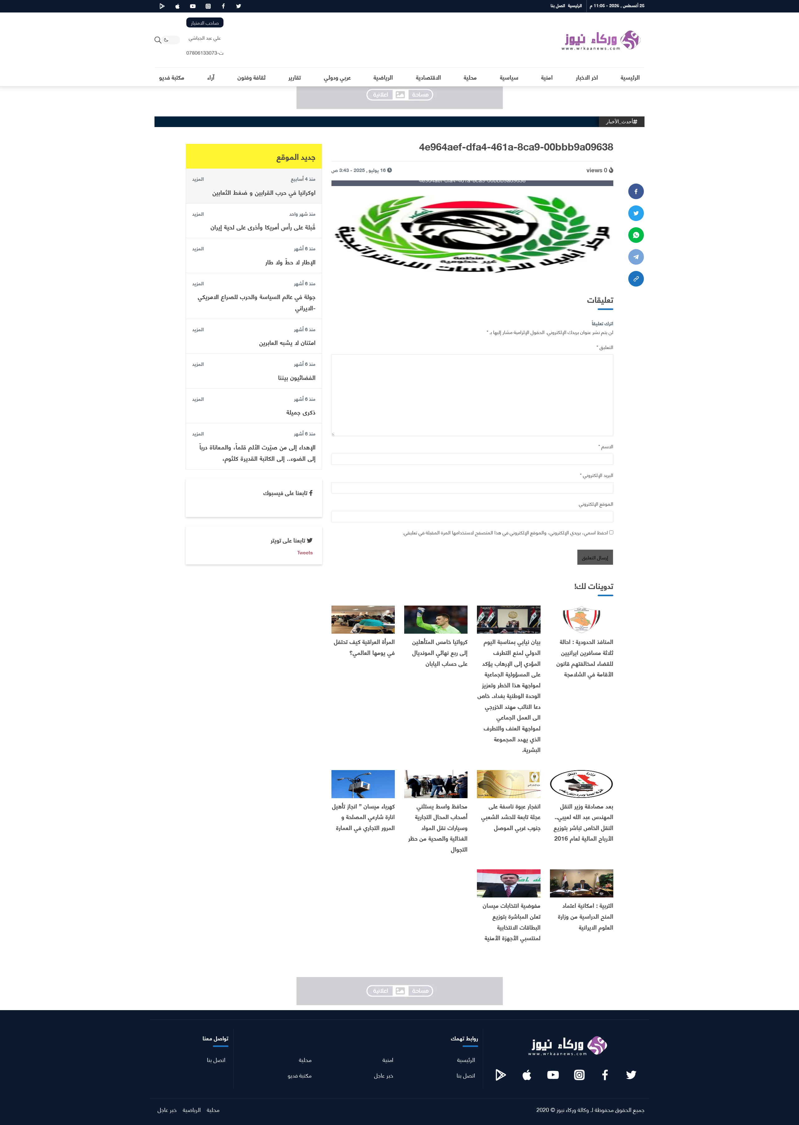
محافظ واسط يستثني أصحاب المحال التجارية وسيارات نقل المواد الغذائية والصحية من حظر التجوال (438, 827)
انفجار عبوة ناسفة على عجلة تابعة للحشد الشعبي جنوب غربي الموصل (511, 816)
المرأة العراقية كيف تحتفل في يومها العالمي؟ (364, 647)
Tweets (305, 552)
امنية (388, 1059)
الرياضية (192, 1109)
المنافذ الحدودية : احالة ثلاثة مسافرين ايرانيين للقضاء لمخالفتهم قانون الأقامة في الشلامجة (584, 657)
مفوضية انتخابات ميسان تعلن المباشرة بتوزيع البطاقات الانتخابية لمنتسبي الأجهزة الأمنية (512, 921)
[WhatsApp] (636, 235)
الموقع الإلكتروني (596, 503)
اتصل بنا (466, 1075)
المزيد (198, 178)
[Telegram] (636, 257)
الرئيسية (466, 1059)
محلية (305, 1059)
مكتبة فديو (299, 1075)
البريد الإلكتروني (596, 474)
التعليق (604, 346)
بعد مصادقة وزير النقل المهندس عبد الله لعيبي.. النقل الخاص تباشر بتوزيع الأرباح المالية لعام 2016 (583, 822)
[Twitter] (636, 213)
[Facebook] (636, 191)
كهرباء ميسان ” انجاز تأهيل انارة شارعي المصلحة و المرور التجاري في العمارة (363, 816)
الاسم (605, 445)
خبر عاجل (383, 1075)
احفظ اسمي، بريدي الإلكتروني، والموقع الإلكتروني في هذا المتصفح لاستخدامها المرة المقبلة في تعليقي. (505, 532)
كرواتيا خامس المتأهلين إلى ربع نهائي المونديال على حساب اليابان (440, 652)
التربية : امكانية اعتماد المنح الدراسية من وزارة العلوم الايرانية (585, 916)
